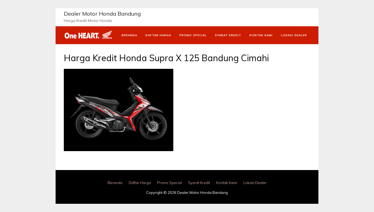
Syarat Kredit (228, 35)
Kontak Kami (261, 35)
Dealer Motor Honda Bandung (102, 13)
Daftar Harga (158, 35)
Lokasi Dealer (294, 35)
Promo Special (193, 35)
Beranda (129, 35)
